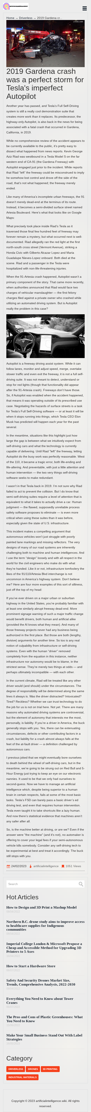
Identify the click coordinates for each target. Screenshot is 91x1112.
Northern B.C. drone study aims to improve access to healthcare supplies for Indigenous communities (45, 926)
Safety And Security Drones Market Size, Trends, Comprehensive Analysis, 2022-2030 (40, 982)
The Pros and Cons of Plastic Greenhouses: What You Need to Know (44, 1019)
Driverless (25, 18)
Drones (33, 1069)
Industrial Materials (22, 1077)
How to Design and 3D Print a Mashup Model (41, 907)
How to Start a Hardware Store (30, 966)
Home (10, 18)
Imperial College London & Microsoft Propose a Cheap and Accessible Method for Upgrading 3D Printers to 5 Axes (44, 948)
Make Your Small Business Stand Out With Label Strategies (44, 1037)
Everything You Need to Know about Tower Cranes (39, 1001)
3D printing (50, 1069)
